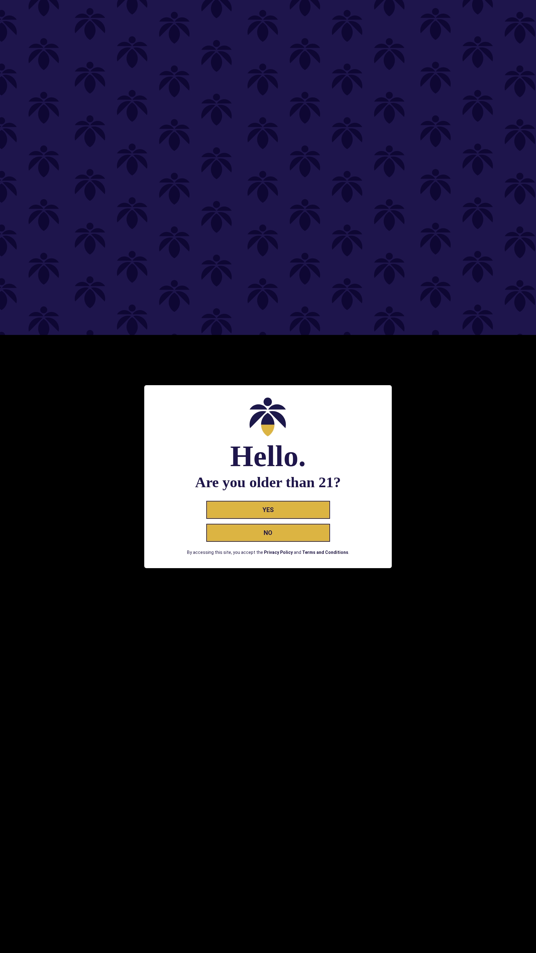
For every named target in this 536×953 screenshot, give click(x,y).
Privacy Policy (278, 552)
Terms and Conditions (325, 552)
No (268, 533)
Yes (268, 510)
